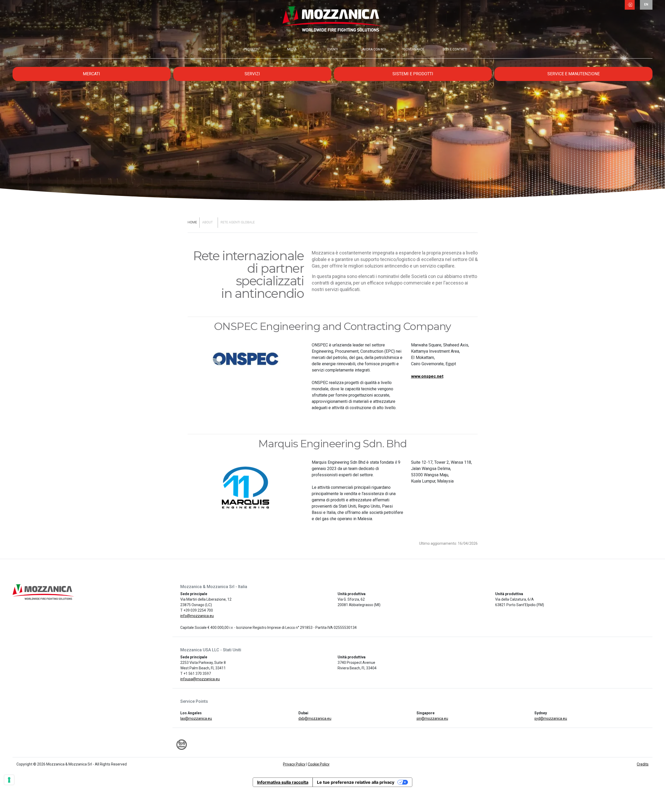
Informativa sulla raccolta (282, 782)
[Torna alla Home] (332, 23)
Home (192, 222)
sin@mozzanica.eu (432, 718)
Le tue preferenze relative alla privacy (355, 782)
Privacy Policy (294, 764)
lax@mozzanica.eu (196, 718)
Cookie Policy (318, 764)
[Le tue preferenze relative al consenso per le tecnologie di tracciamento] (9, 780)
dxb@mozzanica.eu (314, 718)
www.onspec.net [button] (427, 376)
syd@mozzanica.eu (550, 718)
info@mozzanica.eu (197, 616)
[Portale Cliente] (629, 5)
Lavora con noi (373, 49)
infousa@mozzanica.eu (200, 679)
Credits (643, 764)
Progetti (251, 49)
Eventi (332, 49)
